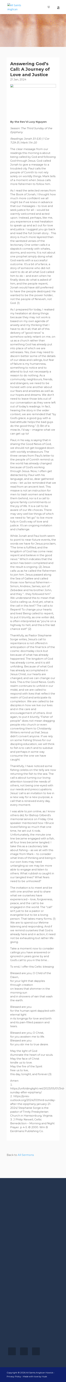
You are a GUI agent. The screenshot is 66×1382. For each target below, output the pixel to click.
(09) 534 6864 (16, 1335)
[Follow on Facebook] (12, 1351)
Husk (44, 1376)
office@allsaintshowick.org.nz (26, 1338)
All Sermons (26, 1155)
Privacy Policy (14, 1376)
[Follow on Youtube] (36, 1351)
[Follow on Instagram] (24, 1351)
